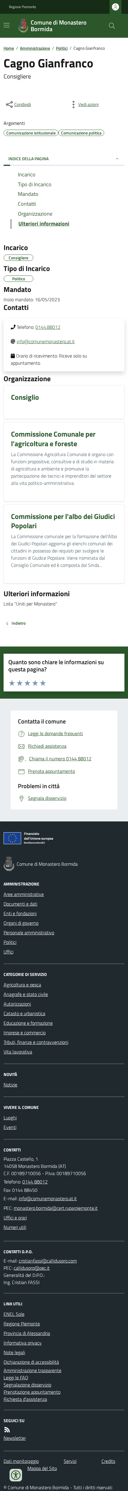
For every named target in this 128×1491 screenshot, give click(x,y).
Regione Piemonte (22, 7)
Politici (62, 48)
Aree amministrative (24, 894)
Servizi (70, 1461)
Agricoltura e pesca (22, 984)
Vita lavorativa (18, 1051)
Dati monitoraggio (21, 1461)
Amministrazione (35, 48)
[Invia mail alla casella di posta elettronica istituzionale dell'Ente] (48, 1198)
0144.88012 (47, 327)
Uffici (8, 951)
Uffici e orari (15, 1217)
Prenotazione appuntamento (32, 1391)
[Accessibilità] (16, 1475)
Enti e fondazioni (20, 913)
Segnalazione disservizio (27, 1384)
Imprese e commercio (25, 1032)
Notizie (10, 1084)
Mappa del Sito (42, 1468)
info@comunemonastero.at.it (46, 341)
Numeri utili (15, 1227)
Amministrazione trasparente (32, 1370)
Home (9, 48)
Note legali (14, 1352)
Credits (108, 1461)
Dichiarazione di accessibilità (31, 1362)
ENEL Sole (14, 1314)
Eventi (10, 1127)
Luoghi (10, 1117)
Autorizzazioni (17, 1003)
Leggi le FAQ (16, 1377)
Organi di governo (21, 923)
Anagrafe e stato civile (26, 994)
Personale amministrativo (29, 932)
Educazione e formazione (28, 1023)
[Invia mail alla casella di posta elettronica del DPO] (48, 1260)
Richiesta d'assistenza (25, 1399)
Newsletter (15, 1438)
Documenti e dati (20, 903)
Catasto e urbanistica (24, 1013)
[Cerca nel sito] (109, 26)
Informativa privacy (23, 1342)
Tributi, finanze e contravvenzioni (36, 1042)
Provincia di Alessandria (27, 1333)
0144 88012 (35, 1181)
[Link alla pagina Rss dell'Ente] (7, 1429)
